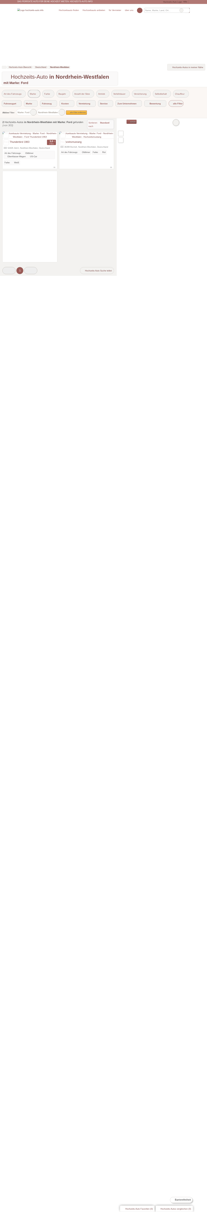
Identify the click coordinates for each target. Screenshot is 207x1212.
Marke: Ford (23, 112)
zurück (133, 122)
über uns (129, 10)
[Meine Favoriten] (139, 10)
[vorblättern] (49, 135)
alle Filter (177, 103)
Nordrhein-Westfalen (48, 112)
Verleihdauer (119, 94)
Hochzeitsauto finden (69, 10)
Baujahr (62, 94)
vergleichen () (175, 1209)
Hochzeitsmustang (71, 141)
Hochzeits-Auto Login (172, 2)
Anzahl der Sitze (82, 94)
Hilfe (185, 2)
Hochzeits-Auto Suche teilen (98, 270)
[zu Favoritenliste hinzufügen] (6, 135)
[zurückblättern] (10, 135)
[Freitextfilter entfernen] (181, 10)
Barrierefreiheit (182, 1199)
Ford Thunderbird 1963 (16, 141)
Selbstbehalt (161, 94)
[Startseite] (4, 67)
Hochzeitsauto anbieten (94, 10)
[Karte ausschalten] (176, 122)
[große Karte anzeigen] (120, 133)
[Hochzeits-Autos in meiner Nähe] (120, 140)
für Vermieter (115, 10)
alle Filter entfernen (78, 112)
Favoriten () (139, 1209)
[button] (9, 270)
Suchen (187, 10)
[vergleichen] (6, 142)
